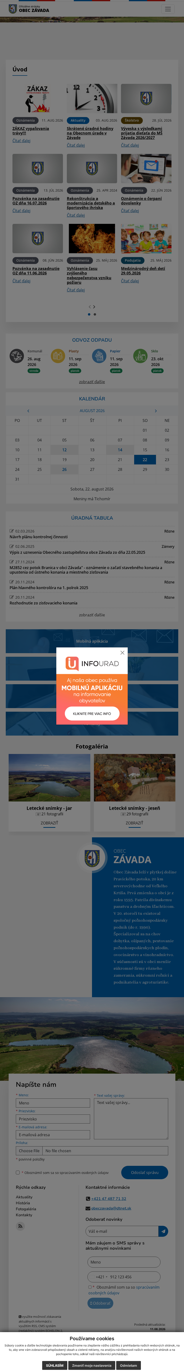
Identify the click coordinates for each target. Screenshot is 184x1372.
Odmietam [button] (128, 1365)
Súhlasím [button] (54, 1365)
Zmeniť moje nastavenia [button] (91, 1365)
